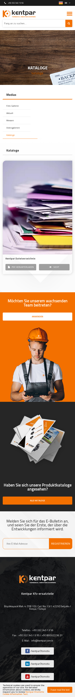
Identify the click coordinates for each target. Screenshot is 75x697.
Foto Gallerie (12, 106)
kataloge (37, 73)
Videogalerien (13, 127)
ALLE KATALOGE (37, 500)
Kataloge (10, 135)
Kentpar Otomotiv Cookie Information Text (23, 693)
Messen (10, 120)
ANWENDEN (37, 316)
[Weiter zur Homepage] (19, 14)
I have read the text (60, 690)
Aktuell (9, 113)
